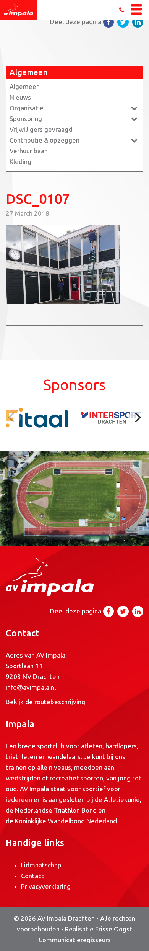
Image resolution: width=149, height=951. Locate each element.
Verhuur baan (29, 150)
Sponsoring (26, 118)
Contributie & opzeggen (44, 140)
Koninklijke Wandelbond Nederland (66, 821)
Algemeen (25, 86)
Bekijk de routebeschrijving (45, 701)
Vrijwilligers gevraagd (41, 129)
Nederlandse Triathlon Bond (56, 810)
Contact (32, 875)
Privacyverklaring (46, 886)
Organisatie (27, 107)
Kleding (20, 161)
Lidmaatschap (41, 865)
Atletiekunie (122, 799)
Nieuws (20, 97)
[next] (136, 417)
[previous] (12, 417)
